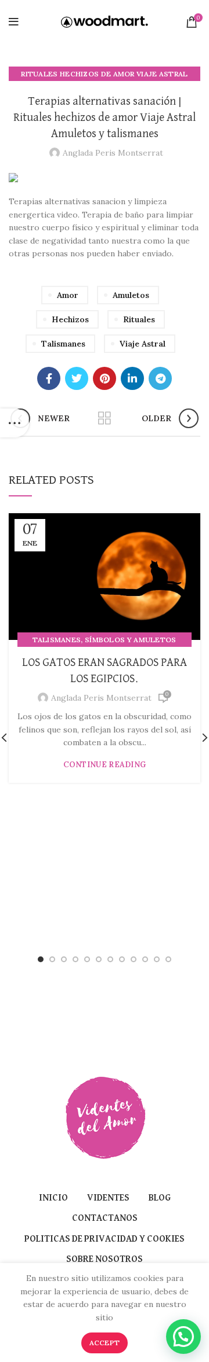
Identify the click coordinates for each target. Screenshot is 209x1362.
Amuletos (131, 295)
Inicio (53, 1198)
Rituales (139, 319)
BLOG (160, 1198)
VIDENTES (108, 1198)
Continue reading (104, 764)
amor (67, 295)
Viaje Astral (142, 343)
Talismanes (63, 343)
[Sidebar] (14, 422)
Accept (104, 1342)
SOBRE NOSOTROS (104, 1259)
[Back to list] (104, 418)
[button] (183, 1336)
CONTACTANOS (105, 1218)
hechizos (70, 319)
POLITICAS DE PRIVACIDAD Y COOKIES (104, 1239)
